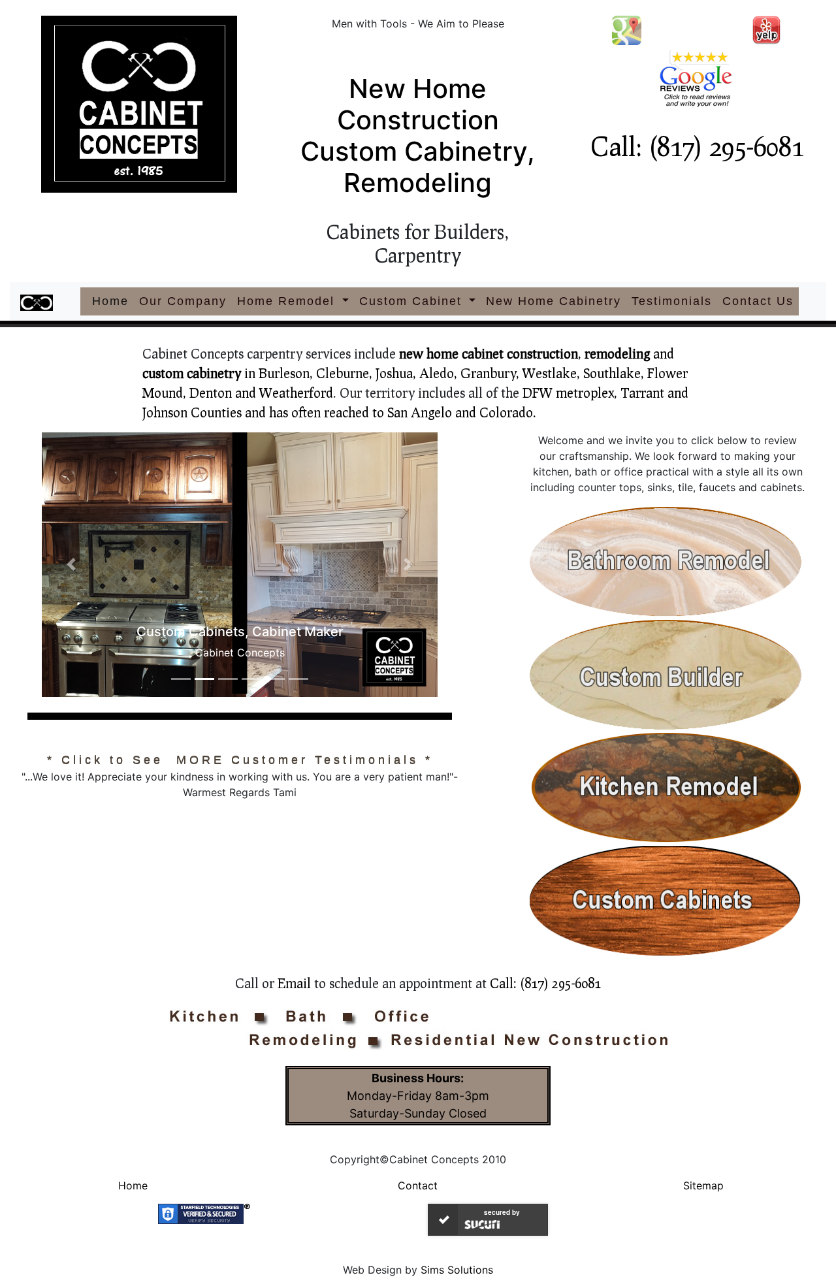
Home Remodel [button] (288, 301)
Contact (418, 1185)
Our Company (183, 301)
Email (294, 983)
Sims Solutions (457, 1269)
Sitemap (703, 1185)
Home (113, 301)
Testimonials (672, 301)
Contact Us (758, 301)
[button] (71, 564)
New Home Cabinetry (553, 301)
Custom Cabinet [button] (412, 301)
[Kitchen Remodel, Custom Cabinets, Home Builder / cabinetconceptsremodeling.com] (668, 788)
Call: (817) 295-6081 (696, 145)
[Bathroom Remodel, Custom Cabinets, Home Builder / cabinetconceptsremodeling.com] (668, 562)
